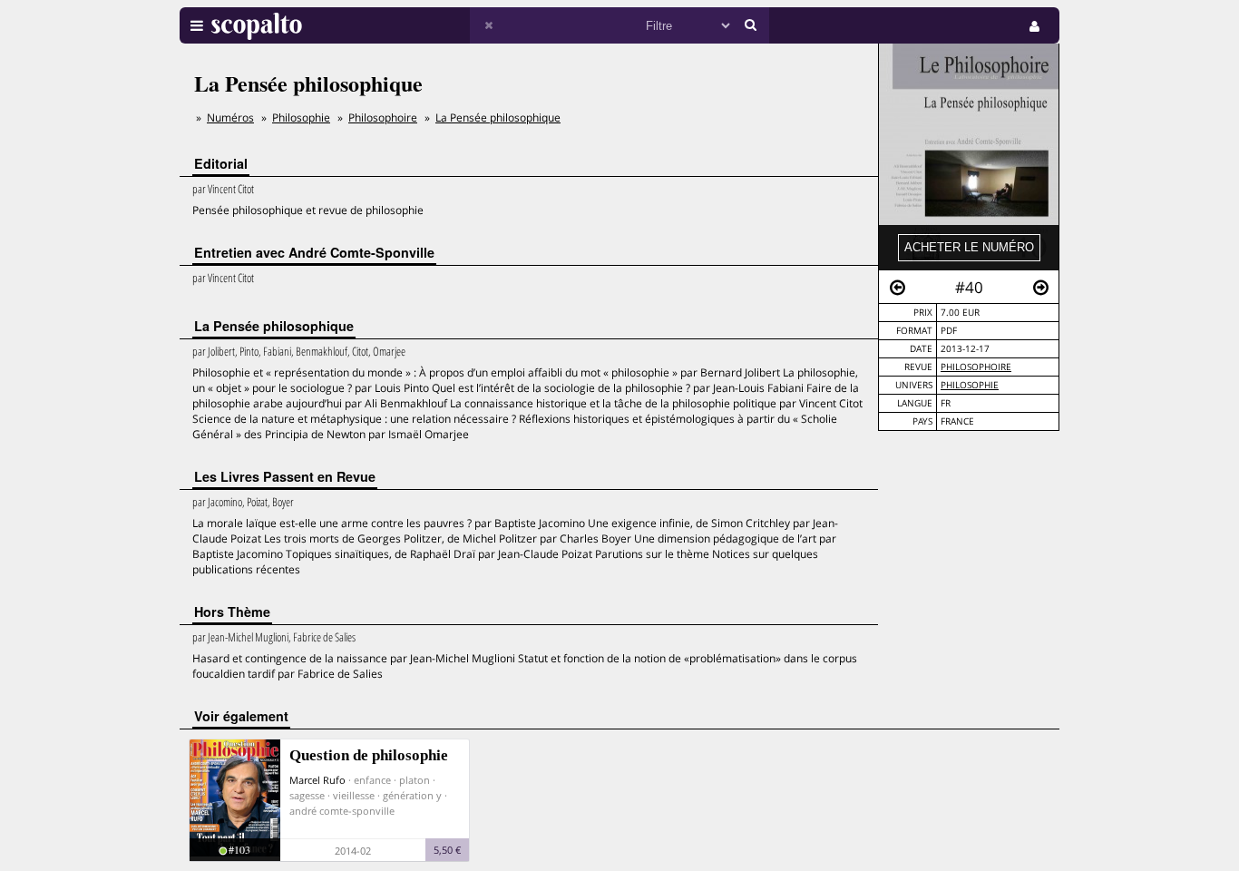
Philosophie (970, 385)
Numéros (230, 117)
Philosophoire (976, 367)
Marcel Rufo (317, 780)
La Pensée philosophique (498, 117)
